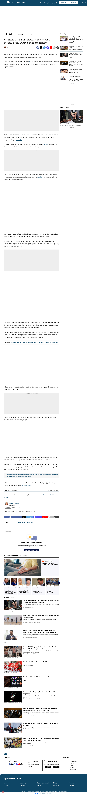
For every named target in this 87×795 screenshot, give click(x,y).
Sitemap (46, 791)
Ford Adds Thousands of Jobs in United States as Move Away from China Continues (76, 48)
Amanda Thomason (14, 503)
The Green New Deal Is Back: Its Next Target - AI (39, 677)
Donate (53, 3)
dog (30, 61)
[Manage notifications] (3, 792)
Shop (57, 3)
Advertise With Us (73, 769)
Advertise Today (27, 485)
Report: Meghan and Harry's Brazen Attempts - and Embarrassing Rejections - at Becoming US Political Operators (76, 39)
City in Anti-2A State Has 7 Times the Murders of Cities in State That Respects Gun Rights (75, 55)
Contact (18, 507)
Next (5, 753)
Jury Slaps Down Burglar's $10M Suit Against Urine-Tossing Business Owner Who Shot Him (76, 63)
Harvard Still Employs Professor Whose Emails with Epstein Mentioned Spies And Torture (40, 648)
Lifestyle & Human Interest (18, 34)
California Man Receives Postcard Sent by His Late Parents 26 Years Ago (34, 342)
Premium (37, 3)
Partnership (72, 767)
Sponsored (71, 785)
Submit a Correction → (53, 490)
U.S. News (6, 785)
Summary (8, 507)
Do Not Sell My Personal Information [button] (61, 791)
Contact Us (72, 763)
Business (39, 785)
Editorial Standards (73, 761)
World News (23, 783)
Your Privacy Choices (45, 794)
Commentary (47, 3)
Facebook (40, 177)
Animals (18, 522)
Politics (5, 783)
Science (55, 783)
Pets (32, 522)
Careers (71, 765)
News (41, 3)
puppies (46, 144)
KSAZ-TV (19, 140)
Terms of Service (51, 791)
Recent (13, 507)
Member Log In (73, 2)
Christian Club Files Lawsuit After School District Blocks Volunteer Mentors (75, 71)
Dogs (23, 522)
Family (28, 522)
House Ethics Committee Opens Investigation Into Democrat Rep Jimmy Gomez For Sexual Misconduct (76, 78)
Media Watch (56, 785)
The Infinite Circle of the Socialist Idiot (35, 662)
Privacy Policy (42, 791)
